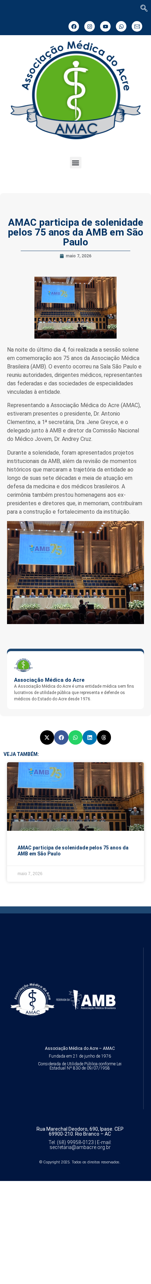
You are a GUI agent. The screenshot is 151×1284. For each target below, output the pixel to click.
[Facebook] (73, 26)
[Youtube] (105, 26)
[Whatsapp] (121, 26)
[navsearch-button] (143, 9)
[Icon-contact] (137, 26)
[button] (75, 162)
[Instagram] (89, 26)
